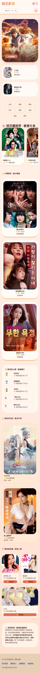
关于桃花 (5, 663)
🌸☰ (35, 3)
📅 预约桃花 (10, 582)
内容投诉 (30, 663)
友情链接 (22, 663)
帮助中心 (13, 663)
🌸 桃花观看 (11, 56)
